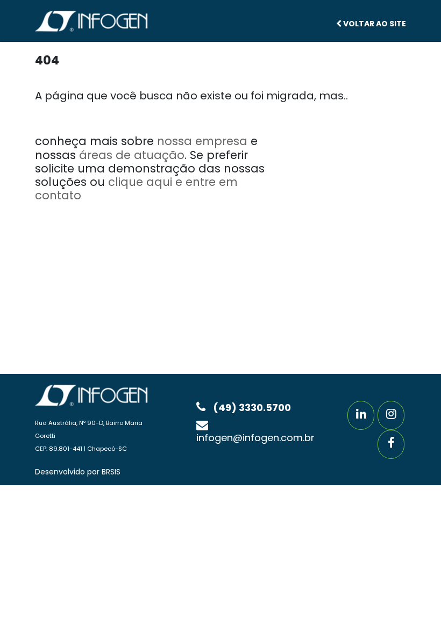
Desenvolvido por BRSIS (77, 471)
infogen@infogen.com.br (255, 437)
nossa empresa (202, 141)
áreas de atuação (131, 155)
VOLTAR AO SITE (374, 23)
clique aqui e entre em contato (136, 188)
